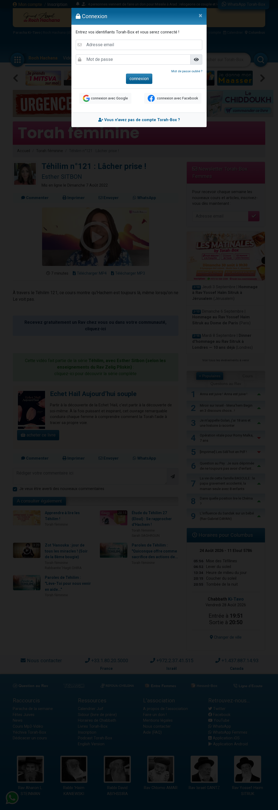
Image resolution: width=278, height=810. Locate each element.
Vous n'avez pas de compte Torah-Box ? (141, 120)
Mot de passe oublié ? (186, 71)
